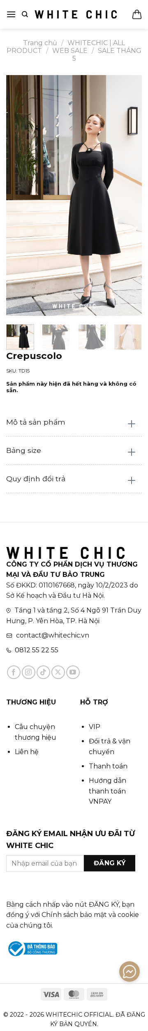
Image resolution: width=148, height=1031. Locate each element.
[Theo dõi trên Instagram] (28, 672)
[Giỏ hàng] (137, 14)
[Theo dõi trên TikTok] (43, 672)
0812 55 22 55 (36, 650)
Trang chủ (40, 43)
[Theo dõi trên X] (58, 672)
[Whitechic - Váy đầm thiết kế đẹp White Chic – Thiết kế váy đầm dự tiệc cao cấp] (76, 14)
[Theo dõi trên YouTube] (73, 672)
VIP (94, 727)
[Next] (128, 195)
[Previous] (19, 195)
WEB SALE (70, 51)
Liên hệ (27, 752)
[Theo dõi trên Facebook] (14, 672)
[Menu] (11, 14)
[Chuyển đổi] (132, 424)
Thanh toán (108, 766)
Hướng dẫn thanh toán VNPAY (107, 791)
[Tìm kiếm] (25, 14)
